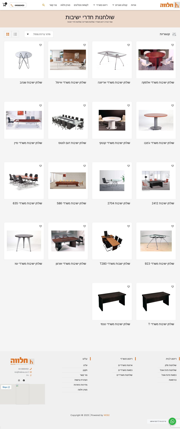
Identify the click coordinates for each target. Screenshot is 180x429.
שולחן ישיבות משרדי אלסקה (158, 82)
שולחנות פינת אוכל (168, 370)
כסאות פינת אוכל (169, 375)
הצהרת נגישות (81, 380)
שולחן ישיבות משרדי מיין (28, 143)
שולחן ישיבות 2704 (119, 203)
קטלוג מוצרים (121, 4)
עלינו (85, 365)
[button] (44, 5)
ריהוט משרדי (102, 4)
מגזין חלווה (65, 4)
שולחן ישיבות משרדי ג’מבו (159, 143)
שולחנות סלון (170, 365)
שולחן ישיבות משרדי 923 (159, 263)
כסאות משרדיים (125, 370)
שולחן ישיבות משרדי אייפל (71, 82)
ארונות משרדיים (125, 365)
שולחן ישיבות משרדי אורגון (71, 263)
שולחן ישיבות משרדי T (161, 324)
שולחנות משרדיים (88, 22)
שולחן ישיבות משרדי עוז (28, 263)
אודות (133, 4)
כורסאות (172, 380)
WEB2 (107, 415)
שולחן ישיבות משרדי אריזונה (114, 82)
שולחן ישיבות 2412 (163, 203)
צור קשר (53, 4)
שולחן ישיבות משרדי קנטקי (114, 143)
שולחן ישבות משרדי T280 (115, 263)
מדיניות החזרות (80, 385)
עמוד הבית (109, 22)
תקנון (85, 370)
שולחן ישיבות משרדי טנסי (115, 324)
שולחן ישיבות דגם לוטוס (72, 143)
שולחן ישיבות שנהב (31, 82)
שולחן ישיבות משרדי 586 (71, 203)
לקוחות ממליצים (81, 4)
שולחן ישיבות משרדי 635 (27, 203)
